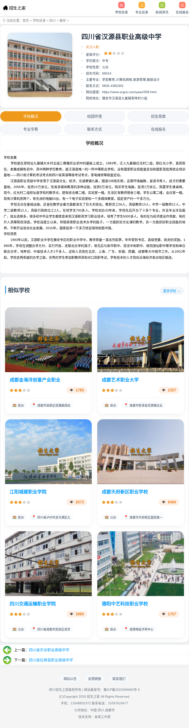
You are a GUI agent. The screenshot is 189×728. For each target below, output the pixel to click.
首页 (26, 20)
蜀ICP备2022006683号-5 (121, 689)
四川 (52, 20)
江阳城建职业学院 (28, 491)
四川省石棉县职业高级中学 (51, 660)
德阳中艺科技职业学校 (125, 603)
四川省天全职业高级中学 (49, 650)
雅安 (62, 20)
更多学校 (169, 291)
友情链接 (94, 679)
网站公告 (70, 679)
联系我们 (118, 679)
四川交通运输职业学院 (33, 603)
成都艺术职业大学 (120, 380)
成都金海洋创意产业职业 (35, 380)
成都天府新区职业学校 (125, 491)
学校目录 (39, 20)
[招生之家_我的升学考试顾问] (14, 8)
